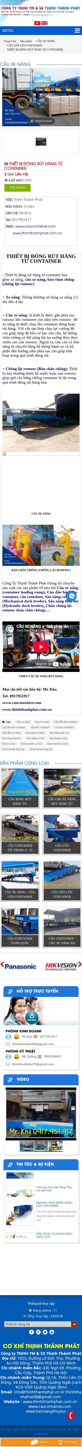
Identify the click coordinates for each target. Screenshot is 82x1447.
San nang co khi (58, 738)
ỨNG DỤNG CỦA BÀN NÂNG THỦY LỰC (54, 1227)
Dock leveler (9, 743)
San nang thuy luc (11, 738)
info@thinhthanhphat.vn (36, 1391)
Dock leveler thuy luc (41, 749)
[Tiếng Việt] (37, 23)
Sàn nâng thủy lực (59, 732)
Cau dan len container (13, 727)
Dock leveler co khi (57, 743)
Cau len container (64, 727)
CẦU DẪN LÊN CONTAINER (24, 45)
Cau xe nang (42, 722)
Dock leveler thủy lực (13, 749)
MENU (8, 30)
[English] (44, 23)
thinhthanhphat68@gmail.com (50, 1394)
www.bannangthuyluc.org (50, 1411)
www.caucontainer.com (49, 1406)
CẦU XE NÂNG (45, 41)
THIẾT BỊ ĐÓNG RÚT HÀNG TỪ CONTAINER (35, 49)
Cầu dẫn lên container (65, 722)
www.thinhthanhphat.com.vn (50, 1401)
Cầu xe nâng (23, 722)
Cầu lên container (40, 727)
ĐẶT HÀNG (17, 187)
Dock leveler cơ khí (31, 743)
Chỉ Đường (70, 1441)
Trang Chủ (9, 41)
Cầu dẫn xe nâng (11, 732)
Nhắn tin (43, 1441)
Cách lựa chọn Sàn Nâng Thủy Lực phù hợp (54, 1172)
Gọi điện (17, 1441)
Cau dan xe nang (35, 732)
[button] (72, 1113)
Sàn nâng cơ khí (35, 738)
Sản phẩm (26, 41)
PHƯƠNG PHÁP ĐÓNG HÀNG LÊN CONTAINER (54, 1196)
